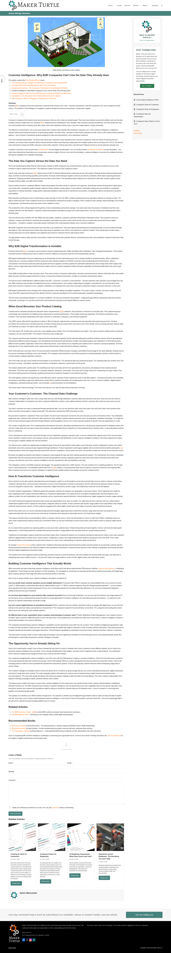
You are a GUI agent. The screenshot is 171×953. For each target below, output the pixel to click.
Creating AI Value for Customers (147, 104)
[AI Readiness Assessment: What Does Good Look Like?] (81, 837)
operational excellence (96, 149)
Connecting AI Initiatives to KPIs (147, 100)
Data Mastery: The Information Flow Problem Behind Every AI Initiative (36, 96)
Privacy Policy (12, 948)
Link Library (138, 133)
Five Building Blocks (33, 80)
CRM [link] (54, 467)
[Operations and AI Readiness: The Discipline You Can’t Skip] (110, 837)
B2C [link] (24, 251)
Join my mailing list (114, 735)
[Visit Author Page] (14, 895)
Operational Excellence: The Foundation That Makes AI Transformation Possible (39, 88)
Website (11, 771)
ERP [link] (35, 173)
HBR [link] (34, 712)
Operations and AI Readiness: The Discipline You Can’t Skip (109, 856)
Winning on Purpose (18, 726)
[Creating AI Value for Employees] (51, 837)
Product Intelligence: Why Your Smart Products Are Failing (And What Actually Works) (41, 93)
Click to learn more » (147, 40)
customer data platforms (106, 568)
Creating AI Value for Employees (147, 109)
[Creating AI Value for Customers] (22, 837)
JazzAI (130, 925)
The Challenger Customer (20, 731)
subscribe (55, 807)
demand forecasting (24, 545)
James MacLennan (28, 893)
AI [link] (50, 383)
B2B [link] (16, 106)
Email (69, 763)
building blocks (43, 149)
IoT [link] (122, 448)
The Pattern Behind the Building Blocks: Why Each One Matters (33, 85)
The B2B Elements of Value (21, 712)
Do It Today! (147, 86)
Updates (137, 130)
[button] (162, 5)
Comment (12, 780)
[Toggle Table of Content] (21, 114)
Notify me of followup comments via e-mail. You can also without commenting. (43, 807)
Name (11, 763)
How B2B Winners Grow (20, 714)
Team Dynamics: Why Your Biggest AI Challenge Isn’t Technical (33, 98)
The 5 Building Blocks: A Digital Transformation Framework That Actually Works (39, 83)
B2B (42, 123)
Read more (16, 883)
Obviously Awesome (18, 728)
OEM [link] (61, 311)
